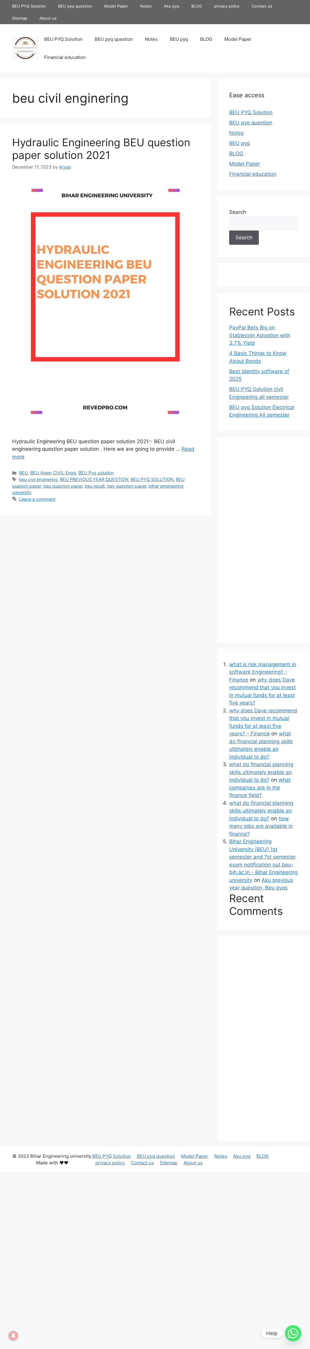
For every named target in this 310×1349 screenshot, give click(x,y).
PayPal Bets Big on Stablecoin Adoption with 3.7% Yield (259, 335)
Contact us (262, 6)
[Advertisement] (105, 563)
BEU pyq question (75, 6)
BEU (23, 472)
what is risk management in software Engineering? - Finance (262, 672)
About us (48, 18)
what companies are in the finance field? (260, 787)
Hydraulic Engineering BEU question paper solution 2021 (101, 148)
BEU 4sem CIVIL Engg (53, 472)
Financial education (65, 57)
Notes (146, 6)
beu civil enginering (38, 479)
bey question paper (126, 486)
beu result (95, 486)
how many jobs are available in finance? (261, 826)
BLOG (196, 6)
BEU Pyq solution (96, 472)
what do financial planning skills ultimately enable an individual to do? (261, 772)
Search (237, 212)
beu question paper (62, 486)
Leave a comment (37, 499)
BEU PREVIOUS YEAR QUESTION (94, 479)
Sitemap (19, 18)
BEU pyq (179, 39)
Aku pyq (171, 6)
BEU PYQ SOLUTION (152, 479)
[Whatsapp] (293, 1333)
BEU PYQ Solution (29, 6)
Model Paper (116, 6)
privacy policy (226, 6)
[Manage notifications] (13, 1336)
